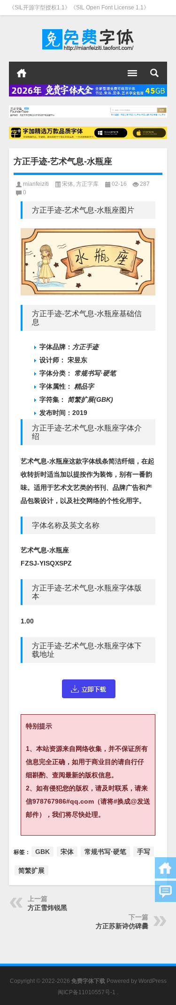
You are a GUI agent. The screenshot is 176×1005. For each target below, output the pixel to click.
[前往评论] (165, 891)
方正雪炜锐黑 (47, 907)
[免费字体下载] (88, 38)
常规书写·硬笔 (105, 851)
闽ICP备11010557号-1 (86, 992)
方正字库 (87, 184)
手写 (143, 851)
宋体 (67, 184)
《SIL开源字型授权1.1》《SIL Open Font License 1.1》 (79, 7)
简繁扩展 (31, 870)
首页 (21, 73)
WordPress (152, 981)
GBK (42, 851)
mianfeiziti (36, 184)
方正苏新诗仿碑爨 (122, 926)
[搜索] (154, 73)
